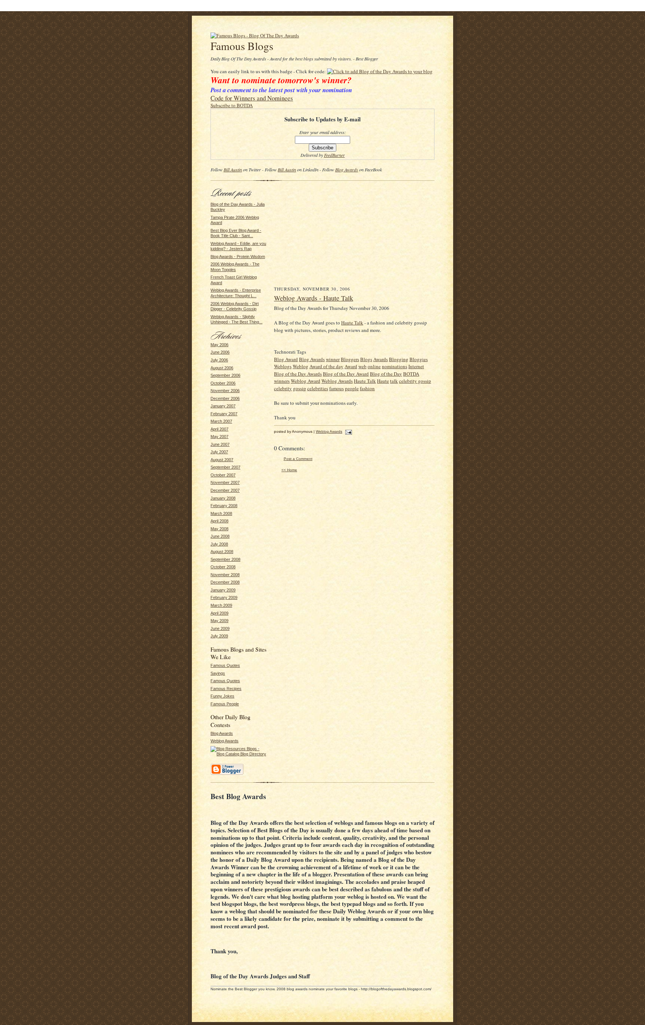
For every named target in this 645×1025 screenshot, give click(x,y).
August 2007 (222, 459)
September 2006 (225, 375)
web (362, 366)
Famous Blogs (242, 45)
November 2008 (225, 574)
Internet (416, 366)
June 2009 (220, 628)
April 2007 (219, 429)
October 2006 (223, 383)
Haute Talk (352, 322)
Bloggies (418, 359)
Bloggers (350, 359)
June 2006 (220, 352)
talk (394, 381)
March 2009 (221, 605)
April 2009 (219, 613)
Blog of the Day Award (346, 373)
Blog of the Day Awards (298, 373)
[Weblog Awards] (255, 35)
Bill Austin (233, 170)
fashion (367, 388)
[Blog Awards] (380, 71)
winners (282, 381)
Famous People (225, 704)
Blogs (366, 359)
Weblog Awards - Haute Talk (313, 297)
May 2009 (219, 620)
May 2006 (219, 344)
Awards (380, 359)
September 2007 (225, 467)
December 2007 (225, 490)
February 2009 (224, 597)
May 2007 (219, 436)
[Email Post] (347, 431)
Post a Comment (298, 459)
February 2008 (224, 505)
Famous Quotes (225, 665)
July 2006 (219, 360)
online (374, 366)
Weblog (300, 366)
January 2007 (223, 406)
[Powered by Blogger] (227, 773)
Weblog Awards (225, 741)
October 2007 (223, 475)
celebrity (283, 388)
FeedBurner (334, 155)
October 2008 (223, 567)
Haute (383, 381)
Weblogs (283, 366)
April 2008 (219, 521)
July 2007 (219, 452)
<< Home (289, 470)
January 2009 (223, 590)
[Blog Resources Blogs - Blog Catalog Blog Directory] (239, 754)
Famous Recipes (226, 688)
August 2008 (222, 551)
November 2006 (225, 390)
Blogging (398, 359)
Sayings (218, 673)
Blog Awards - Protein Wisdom (238, 256)
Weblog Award (305, 381)
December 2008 (225, 582)
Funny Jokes (222, 696)
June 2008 (220, 536)
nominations (394, 366)
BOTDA (411, 373)
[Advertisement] (354, 235)
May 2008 (219, 529)
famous (336, 388)
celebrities (317, 388)
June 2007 (220, 444)
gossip (299, 388)
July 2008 (219, 544)
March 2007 (221, 421)
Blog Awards (346, 170)
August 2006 (222, 368)
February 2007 (224, 413)
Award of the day (326, 366)
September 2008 (225, 559)
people (352, 388)
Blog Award (286, 359)
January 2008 (223, 498)
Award (351, 366)
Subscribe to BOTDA (232, 105)
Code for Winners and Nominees (252, 98)
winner (333, 359)
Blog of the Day (386, 373)
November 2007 (225, 482)
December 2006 (225, 398)
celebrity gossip (415, 381)
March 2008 (221, 513)
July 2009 (219, 636)
